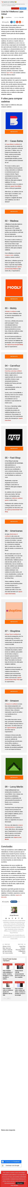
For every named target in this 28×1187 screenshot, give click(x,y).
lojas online (9, 72)
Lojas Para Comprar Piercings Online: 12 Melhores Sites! (20, 950)
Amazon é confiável (11, 704)
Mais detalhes (14, 1185)
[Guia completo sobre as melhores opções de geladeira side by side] (8, 984)
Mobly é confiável (11, 311)
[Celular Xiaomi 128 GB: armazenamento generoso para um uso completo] (20, 966)
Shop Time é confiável (12, 634)
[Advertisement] (14, 1065)
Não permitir (15, 8)
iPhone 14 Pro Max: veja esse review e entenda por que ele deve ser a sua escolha (8, 950)
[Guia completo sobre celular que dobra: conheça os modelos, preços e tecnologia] (20, 984)
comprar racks (9, 255)
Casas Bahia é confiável (13, 144)
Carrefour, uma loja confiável (13, 371)
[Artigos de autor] (14, 910)
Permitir (23, 8)
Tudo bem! (20, 1183)
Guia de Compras (7, 964)
